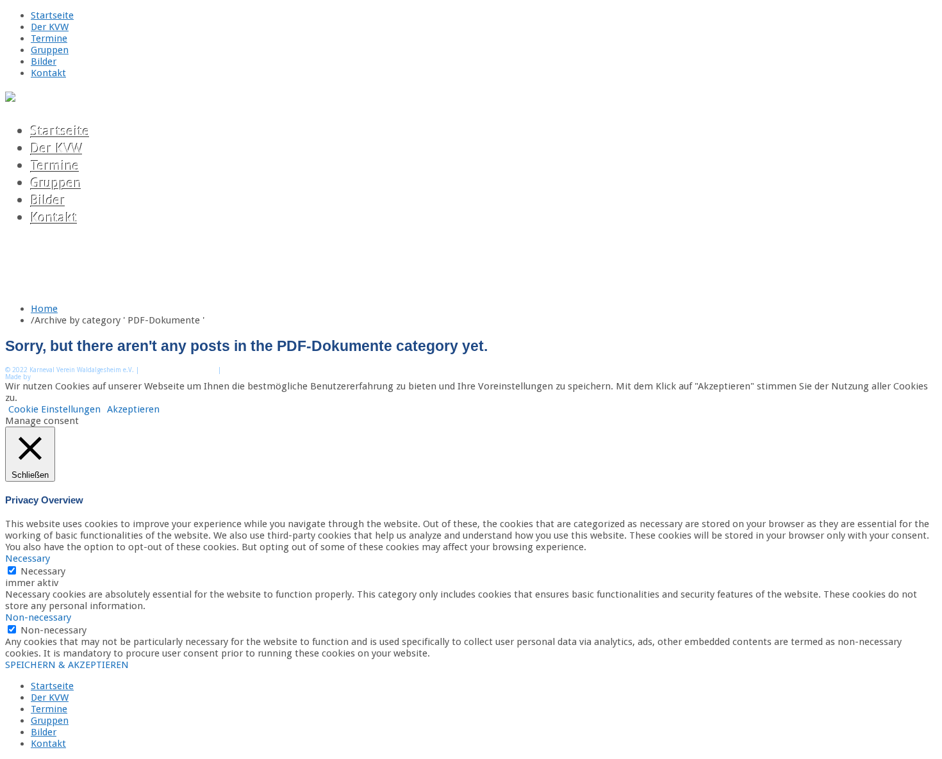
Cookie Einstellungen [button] (54, 409)
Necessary (43, 571)
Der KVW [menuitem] (50, 697)
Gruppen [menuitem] (50, 720)
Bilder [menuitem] (43, 732)
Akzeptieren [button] (133, 409)
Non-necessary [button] (38, 617)
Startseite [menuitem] (52, 686)
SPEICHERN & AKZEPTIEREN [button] (67, 665)
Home (44, 308)
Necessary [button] (27, 558)
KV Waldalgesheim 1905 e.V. (78, 376)
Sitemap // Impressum (178, 369)
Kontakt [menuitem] (48, 743)
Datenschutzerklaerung (262, 369)
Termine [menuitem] (49, 709)
